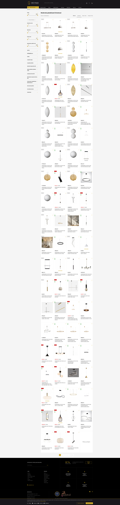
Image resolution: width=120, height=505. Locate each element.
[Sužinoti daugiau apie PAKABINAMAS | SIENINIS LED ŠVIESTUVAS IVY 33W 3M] (73, 220)
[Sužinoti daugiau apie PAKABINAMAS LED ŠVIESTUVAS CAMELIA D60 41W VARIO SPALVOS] (73, 25)
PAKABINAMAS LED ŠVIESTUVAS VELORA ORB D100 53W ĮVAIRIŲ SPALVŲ (73, 166)
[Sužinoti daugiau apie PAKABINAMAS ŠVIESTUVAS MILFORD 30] (60, 437)
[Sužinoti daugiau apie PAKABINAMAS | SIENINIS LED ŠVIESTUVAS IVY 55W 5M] (47, 242)
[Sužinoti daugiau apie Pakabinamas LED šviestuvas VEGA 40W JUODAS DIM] (86, 90)
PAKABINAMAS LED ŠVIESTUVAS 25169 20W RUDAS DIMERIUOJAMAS (73, 362)
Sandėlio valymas (55, 7)
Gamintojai (62, 7)
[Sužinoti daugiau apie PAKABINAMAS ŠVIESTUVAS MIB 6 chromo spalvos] (73, 437)
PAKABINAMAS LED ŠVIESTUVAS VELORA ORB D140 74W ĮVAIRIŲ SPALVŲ (47, 166)
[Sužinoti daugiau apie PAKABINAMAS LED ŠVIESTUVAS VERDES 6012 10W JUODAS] (86, 199)
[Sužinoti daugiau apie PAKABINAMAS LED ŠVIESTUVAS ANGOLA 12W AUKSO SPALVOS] (47, 285)
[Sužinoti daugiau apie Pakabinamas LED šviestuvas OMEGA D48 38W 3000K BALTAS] (86, 133)
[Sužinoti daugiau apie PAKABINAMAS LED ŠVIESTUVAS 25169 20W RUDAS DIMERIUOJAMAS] (73, 351)
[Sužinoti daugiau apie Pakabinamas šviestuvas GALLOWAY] (86, 285)
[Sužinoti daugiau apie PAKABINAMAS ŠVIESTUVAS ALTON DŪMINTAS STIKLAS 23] (60, 416)
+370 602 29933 (30, 495)
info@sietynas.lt (32, 496)
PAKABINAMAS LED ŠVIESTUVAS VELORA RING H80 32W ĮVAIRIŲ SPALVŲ (73, 101)
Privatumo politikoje (43, 501)
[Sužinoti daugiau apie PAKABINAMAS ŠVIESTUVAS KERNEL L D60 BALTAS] (60, 47)
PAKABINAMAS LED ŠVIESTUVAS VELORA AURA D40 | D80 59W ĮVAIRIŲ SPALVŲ (73, 123)
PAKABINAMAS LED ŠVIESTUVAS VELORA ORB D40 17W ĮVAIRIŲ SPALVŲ (47, 210)
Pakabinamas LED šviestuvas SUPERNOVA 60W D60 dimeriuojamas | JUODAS (86, 362)
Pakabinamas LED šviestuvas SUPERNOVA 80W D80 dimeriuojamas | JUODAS (60, 145)
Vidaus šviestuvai (46, 476)
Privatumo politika (30, 477)
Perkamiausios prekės (46, 475)
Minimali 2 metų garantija (84, 474)
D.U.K (28, 478)
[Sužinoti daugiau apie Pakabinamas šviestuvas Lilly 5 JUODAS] (60, 351)
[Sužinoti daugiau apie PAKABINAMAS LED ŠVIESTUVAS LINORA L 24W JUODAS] (47, 307)
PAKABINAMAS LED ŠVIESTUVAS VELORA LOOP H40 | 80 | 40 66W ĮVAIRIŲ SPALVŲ (47, 58)
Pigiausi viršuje (84, 15)
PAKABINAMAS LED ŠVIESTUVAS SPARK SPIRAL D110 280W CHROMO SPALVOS (73, 210)
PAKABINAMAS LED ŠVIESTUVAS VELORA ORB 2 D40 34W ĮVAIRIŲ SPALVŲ (73, 145)
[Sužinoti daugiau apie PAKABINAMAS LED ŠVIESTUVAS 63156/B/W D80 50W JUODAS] (86, 177)
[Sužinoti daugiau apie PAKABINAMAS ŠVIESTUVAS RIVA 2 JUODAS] (47, 416)
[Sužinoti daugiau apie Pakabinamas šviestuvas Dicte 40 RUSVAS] (60, 285)
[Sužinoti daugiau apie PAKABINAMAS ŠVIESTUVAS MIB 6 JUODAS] (60, 177)
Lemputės (45, 479)
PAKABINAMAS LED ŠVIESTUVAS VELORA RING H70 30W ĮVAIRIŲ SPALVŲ (47, 123)
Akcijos (49, 7)
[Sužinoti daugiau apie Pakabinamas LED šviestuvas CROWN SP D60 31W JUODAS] (60, 242)
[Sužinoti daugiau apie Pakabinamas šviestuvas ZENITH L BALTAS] (86, 242)
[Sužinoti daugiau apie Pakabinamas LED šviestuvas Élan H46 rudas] (60, 112)
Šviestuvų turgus (46, 482)
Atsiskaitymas (29, 475)
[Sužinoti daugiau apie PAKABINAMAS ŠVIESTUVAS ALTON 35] (47, 394)
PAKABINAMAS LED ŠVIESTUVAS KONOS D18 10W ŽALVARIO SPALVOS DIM (86, 383)
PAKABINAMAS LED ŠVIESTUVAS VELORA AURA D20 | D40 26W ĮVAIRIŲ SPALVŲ (47, 145)
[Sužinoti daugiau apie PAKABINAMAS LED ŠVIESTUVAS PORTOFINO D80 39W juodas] (86, 155)
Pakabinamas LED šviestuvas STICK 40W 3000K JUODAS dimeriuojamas (86, 79)
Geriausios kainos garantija (84, 485)
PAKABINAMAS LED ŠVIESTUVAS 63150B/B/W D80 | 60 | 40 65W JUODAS (86, 427)
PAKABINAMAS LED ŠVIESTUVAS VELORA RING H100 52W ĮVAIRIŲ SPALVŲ (47, 101)
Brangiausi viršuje (90, 15)
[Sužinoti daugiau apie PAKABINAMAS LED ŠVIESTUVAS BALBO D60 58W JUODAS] (47, 437)
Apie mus (74, 7)
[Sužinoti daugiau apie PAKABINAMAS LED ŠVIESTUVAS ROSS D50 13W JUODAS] (60, 155)
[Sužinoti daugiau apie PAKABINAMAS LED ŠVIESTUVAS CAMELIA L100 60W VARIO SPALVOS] (47, 25)
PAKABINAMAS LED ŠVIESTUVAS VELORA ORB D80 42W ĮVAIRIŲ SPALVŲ (47, 188)
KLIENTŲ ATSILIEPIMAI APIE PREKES (88, 462)
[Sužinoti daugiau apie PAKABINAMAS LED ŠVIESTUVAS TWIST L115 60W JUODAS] (60, 394)
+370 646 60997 (35, 495)
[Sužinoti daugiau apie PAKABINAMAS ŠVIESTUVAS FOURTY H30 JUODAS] (86, 47)
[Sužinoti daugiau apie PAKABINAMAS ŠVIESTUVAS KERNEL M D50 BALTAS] (60, 25)
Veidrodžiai (45, 481)
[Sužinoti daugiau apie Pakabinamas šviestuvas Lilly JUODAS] (60, 372)
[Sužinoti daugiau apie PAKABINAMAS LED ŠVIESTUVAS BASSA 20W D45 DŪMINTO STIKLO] (86, 307)
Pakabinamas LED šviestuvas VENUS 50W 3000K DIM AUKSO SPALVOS (60, 318)
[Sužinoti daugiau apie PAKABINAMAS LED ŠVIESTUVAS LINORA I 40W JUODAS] (73, 285)
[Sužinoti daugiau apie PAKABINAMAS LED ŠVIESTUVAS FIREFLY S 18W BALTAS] (60, 220)
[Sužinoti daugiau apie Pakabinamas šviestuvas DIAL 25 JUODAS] (47, 351)
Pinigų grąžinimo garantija (68, 485)
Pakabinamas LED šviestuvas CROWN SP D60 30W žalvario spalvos (73, 405)
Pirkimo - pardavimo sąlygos (31, 476)
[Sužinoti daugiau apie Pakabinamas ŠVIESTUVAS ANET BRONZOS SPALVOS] (60, 264)
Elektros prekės (46, 480)
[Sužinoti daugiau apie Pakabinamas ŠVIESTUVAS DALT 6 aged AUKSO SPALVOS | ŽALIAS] (86, 264)
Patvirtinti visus (89, 503)
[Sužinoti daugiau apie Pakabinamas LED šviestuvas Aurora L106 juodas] (73, 372)
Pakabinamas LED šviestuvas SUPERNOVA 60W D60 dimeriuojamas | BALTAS (86, 405)
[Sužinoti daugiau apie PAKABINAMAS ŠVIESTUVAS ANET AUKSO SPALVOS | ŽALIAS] (86, 220)
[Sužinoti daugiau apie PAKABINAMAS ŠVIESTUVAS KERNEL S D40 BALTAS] (86, 25)
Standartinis (79, 15)
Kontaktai (80, 7)
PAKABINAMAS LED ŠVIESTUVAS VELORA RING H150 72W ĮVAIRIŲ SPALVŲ (73, 79)
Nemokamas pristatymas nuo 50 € (68, 474)
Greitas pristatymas (31, 19)
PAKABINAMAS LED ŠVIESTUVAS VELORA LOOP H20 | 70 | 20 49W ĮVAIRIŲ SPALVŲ (73, 58)
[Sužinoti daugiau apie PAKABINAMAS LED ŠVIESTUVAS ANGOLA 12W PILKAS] (73, 264)
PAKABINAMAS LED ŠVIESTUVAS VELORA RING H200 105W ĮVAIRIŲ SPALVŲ (47, 79)
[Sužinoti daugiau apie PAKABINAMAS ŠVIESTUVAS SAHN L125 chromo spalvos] (47, 329)
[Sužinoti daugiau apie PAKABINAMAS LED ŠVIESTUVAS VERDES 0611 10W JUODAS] (60, 199)
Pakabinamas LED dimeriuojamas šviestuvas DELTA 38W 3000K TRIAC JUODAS (47, 383)
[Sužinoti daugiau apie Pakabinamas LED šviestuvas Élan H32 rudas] (60, 68)
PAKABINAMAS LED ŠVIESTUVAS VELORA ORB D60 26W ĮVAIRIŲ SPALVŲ (73, 188)
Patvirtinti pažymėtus (81, 503)
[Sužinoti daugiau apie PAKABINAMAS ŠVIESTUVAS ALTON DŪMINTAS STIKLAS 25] (60, 90)
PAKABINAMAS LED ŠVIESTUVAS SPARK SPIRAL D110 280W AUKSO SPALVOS (47, 231)
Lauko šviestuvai (46, 477)
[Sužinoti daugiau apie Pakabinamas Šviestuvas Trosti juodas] (73, 416)
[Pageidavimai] (89, 3)
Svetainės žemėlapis (30, 480)
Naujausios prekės (43, 7)
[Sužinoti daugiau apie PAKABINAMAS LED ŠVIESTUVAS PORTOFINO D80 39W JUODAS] (47, 264)
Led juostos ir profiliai (46, 478)
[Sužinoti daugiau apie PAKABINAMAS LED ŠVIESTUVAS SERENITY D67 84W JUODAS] (73, 242)
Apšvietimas (68, 7)
